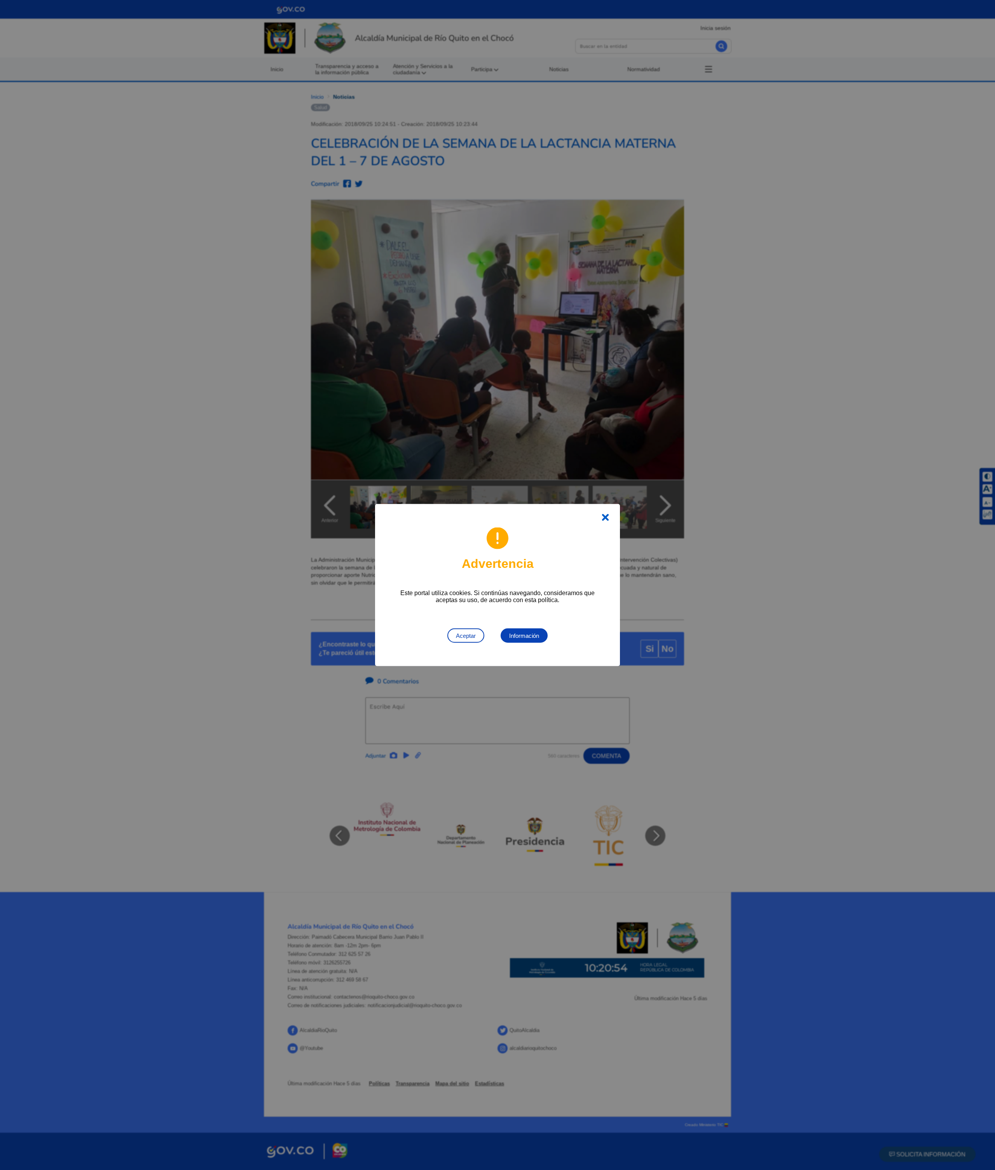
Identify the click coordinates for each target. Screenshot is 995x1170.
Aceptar (466, 635)
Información (524, 635)
